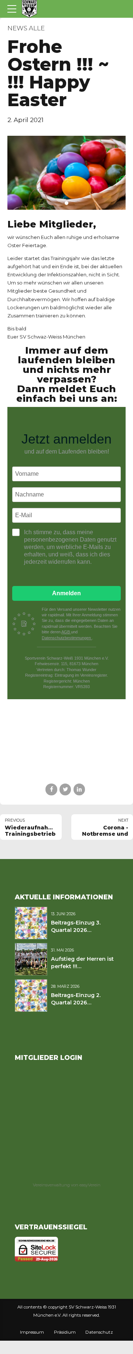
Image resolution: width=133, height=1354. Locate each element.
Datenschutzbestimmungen (67, 638)
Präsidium (65, 1332)
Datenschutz (99, 1332)
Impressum (32, 1332)
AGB (66, 632)
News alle (26, 28)
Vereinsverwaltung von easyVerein (66, 1185)
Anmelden (66, 593)
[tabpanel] (66, 173)
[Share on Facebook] (51, 789)
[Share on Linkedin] (79, 789)
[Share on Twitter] (65, 789)
